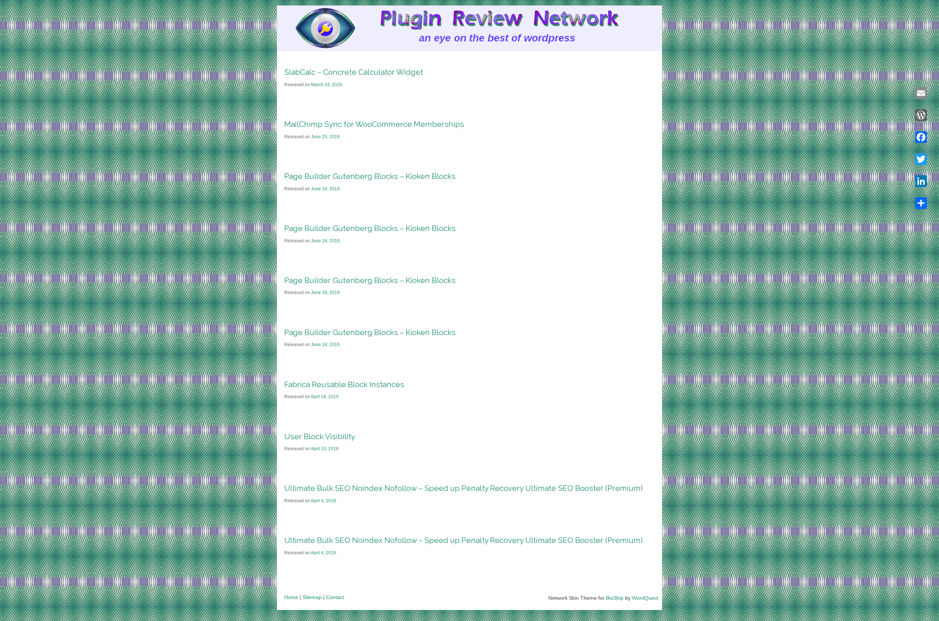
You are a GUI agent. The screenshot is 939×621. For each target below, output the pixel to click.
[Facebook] (921, 137)
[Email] (921, 93)
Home (291, 597)
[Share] (921, 203)
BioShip (615, 598)
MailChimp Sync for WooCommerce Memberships (374, 124)
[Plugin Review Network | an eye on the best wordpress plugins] (316, 29)
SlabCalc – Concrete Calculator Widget (353, 72)
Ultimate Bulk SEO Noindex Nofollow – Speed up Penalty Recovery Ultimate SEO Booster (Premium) (463, 488)
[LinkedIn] (921, 181)
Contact (335, 597)
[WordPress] (921, 115)
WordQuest (645, 598)
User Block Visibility (319, 436)
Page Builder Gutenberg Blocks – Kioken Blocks (370, 176)
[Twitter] (921, 159)
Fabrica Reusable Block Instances (344, 384)
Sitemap (312, 597)
